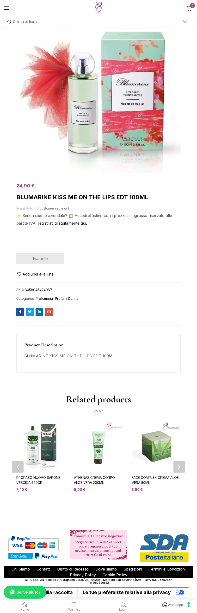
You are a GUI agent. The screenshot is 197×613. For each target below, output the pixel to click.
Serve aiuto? (29, 592)
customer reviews (52, 208)
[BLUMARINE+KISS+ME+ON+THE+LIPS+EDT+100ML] (30, 312)
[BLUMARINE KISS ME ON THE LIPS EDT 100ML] (20, 312)
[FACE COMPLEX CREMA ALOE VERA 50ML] (156, 445)
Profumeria (44, 298)
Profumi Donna (66, 298)
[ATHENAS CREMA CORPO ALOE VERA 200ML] (98, 445)
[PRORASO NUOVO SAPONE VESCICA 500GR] (40, 445)
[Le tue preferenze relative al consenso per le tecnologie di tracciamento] (188, 604)
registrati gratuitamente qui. (62, 223)
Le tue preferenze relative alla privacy (127, 592)
